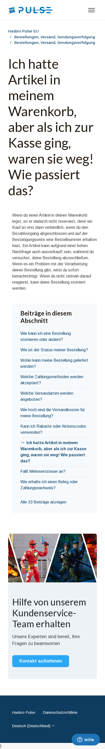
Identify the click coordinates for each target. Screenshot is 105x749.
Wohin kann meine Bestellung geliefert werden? (54, 363)
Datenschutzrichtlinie (60, 712)
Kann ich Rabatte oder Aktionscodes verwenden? (53, 429)
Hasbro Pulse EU (23, 31)
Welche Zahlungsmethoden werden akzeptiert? (51, 380)
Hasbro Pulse (23, 712)
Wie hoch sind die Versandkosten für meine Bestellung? (52, 413)
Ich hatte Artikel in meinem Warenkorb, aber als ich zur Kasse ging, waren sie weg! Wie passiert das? (53, 452)
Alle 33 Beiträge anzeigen (43, 502)
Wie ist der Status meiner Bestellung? (54, 350)
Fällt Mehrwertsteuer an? (42, 471)
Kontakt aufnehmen (40, 661)
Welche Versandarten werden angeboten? (46, 396)
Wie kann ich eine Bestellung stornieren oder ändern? (45, 336)
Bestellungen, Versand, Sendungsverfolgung (54, 37)
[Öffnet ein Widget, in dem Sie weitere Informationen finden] (86, 740)
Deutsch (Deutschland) (31, 726)
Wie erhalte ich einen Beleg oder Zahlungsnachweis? (49, 485)
